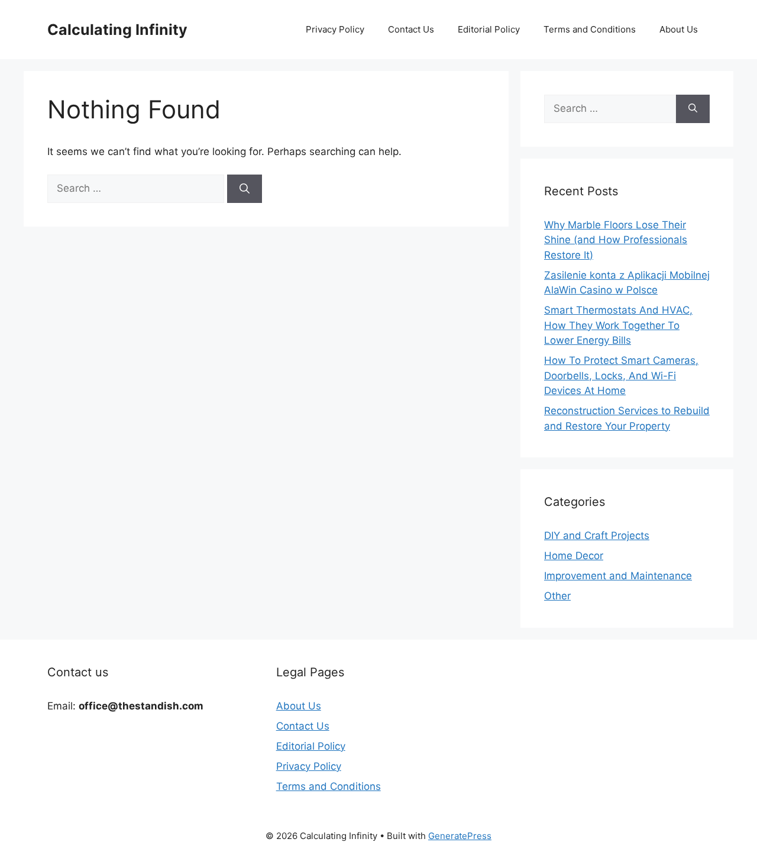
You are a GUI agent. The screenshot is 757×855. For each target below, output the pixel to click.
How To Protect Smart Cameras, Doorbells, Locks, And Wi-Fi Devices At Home (621, 375)
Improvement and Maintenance (618, 576)
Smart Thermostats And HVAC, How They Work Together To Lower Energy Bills (618, 325)
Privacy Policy (335, 29)
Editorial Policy (489, 29)
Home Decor (573, 556)
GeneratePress (459, 835)
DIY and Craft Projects (596, 535)
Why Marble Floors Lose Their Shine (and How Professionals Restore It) (615, 240)
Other (557, 596)
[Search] (244, 189)
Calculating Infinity (117, 29)
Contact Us (411, 29)
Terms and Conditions (590, 29)
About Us (678, 29)
